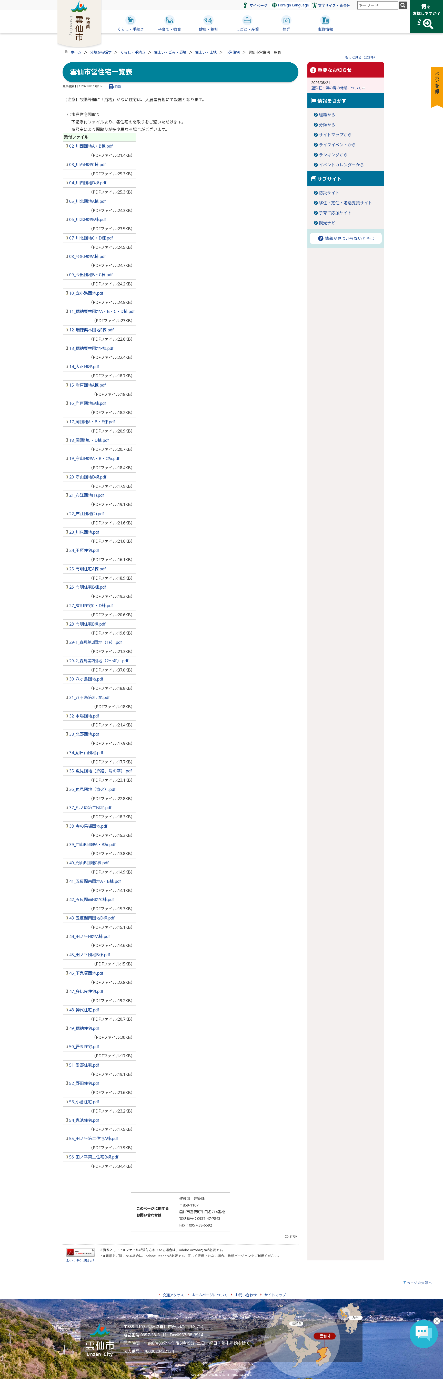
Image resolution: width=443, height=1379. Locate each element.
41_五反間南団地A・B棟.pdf (94, 881)
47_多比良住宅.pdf (85, 991)
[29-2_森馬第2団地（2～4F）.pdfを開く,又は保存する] (67, 661)
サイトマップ (275, 1294)
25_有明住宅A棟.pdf (87, 569)
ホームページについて (209, 1294)
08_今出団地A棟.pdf (87, 256)
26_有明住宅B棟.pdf (87, 587)
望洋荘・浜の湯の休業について (337, 87)
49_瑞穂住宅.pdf (83, 1028)
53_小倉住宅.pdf (83, 1102)
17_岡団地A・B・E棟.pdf (91, 422)
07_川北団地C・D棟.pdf (90, 238)
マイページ (258, 5)
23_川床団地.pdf (83, 532)
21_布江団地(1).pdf (86, 495)
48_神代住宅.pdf (83, 1010)
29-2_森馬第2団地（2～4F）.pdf (98, 661)
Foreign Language (293, 5)
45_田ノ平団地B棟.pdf (89, 954)
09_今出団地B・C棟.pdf (90, 274)
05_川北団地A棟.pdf (87, 201)
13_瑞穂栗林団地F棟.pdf (91, 348)
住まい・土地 (206, 52)
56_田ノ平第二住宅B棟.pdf (93, 1157)
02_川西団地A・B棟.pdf (90, 146)
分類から (327, 125)
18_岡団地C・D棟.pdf (88, 440)
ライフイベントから (337, 145)
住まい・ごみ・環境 (170, 52)
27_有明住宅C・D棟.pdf (90, 605)
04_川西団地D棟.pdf (87, 183)
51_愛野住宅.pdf (83, 1065)
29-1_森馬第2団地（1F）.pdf (95, 642)
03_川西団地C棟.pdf (87, 164)
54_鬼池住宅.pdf (83, 1120)
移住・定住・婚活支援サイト (345, 203)
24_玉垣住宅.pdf (83, 550)
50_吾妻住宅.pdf (83, 1046)
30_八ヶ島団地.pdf (85, 679)
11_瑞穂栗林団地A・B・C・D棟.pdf (101, 311)
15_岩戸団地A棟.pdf (87, 385)
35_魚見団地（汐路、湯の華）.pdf (100, 771)
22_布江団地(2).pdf (86, 513)
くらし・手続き (132, 52)
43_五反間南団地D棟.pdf (91, 918)
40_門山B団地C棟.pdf (88, 863)
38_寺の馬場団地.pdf (87, 826)
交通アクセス (173, 1294)
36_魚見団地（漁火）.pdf (92, 789)
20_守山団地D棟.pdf (87, 477)
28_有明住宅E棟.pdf (87, 624)
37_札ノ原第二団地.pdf (90, 807)
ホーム (76, 52)
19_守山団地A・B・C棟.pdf (93, 458)
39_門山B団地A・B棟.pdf (92, 844)
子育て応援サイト (335, 213)
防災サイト (329, 193)
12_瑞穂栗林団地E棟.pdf (91, 330)
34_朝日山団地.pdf (85, 752)
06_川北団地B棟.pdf (87, 219)
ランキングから (333, 155)
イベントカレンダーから (341, 165)
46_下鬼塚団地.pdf (85, 973)
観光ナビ (327, 223)
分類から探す (101, 52)
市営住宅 (232, 52)
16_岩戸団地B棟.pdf (87, 403)
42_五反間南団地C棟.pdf (91, 899)
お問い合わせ (246, 1294)
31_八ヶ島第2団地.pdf (89, 697)
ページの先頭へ (419, 1282)
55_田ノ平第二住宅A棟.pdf (93, 1138)
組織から (327, 115)
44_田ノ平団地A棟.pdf (89, 936)
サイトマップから (335, 135)
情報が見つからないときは (349, 238)
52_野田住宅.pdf (83, 1083)
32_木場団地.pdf (83, 716)
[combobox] (378, 5)
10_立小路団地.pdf (85, 293)
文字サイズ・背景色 (334, 5)
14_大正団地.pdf (83, 366)
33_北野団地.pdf (83, 734)
